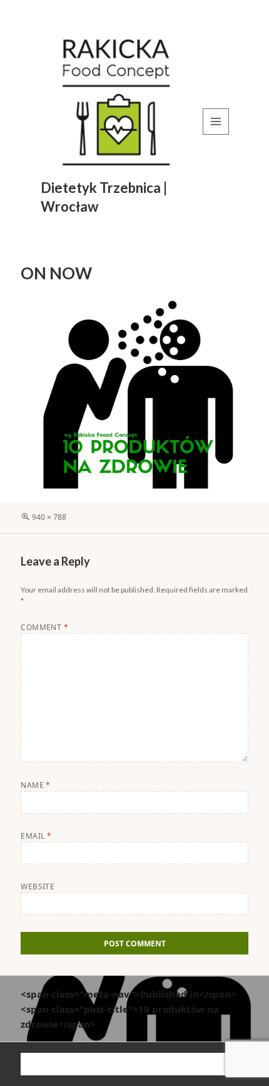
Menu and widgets (216, 134)
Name (36, 785)
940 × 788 (49, 517)
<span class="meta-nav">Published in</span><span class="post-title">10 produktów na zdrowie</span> (128, 1009)
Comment (44, 627)
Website (37, 886)
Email (36, 835)
